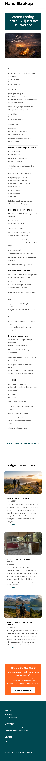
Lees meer (11, 524)
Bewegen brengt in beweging (19, 498)
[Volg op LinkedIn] (6, 741)
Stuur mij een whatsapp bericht (16, 728)
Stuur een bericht (23, 690)
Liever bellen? (10, 731)
